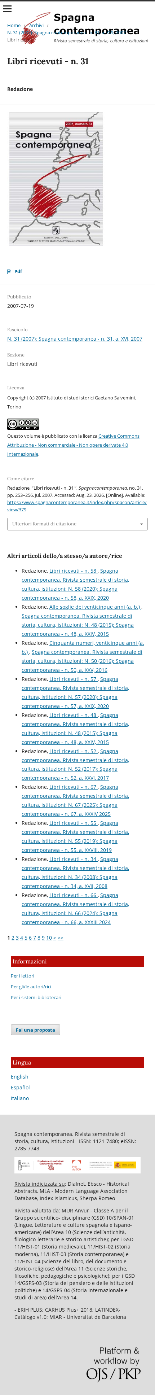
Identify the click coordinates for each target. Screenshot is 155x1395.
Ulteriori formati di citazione (44, 524)
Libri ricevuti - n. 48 (73, 715)
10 (49, 937)
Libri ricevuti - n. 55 (73, 822)
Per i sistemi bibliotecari (36, 997)
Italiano (20, 1098)
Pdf (18, 271)
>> (60, 937)
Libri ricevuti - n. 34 (73, 859)
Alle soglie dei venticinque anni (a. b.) (95, 606)
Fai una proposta (35, 1030)
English (19, 1076)
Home (14, 25)
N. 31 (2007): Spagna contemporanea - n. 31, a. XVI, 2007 (66, 32)
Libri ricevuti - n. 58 (73, 570)
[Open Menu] (7, 8)
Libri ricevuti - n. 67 (73, 786)
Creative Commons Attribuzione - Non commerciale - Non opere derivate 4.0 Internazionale (73, 445)
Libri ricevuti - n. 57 (73, 678)
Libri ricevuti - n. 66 (73, 895)
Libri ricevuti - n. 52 (73, 751)
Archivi (36, 25)
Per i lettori (22, 975)
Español (20, 1087)
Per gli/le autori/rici (31, 986)
